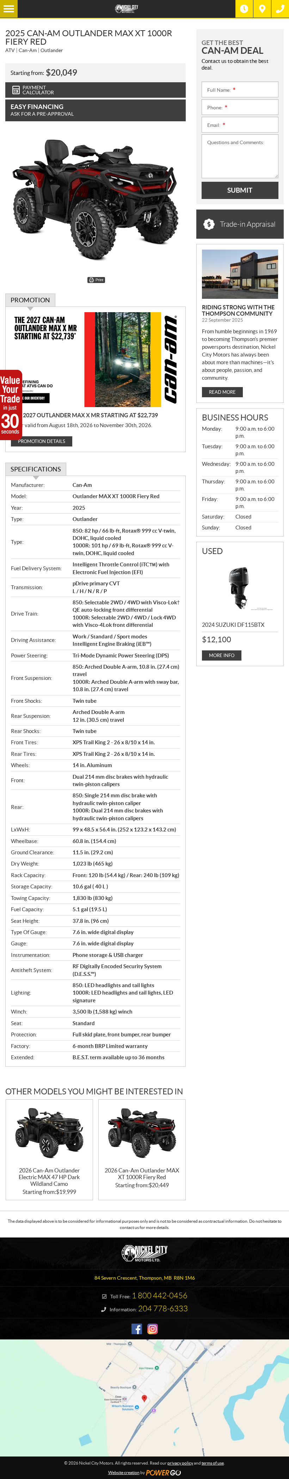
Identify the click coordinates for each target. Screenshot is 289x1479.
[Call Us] (280, 9)
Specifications (36, 469)
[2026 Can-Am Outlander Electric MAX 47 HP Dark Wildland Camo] (49, 1133)
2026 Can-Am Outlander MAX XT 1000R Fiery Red (142, 1173)
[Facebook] (136, 1329)
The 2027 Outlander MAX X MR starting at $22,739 (84, 415)
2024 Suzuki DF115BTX (233, 625)
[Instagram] (152, 1329)
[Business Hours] (244, 9)
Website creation (124, 1472)
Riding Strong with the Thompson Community (238, 310)
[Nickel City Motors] (126, 9)
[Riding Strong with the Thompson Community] (240, 274)
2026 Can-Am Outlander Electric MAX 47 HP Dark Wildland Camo (49, 1177)
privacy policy (180, 1463)
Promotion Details (41, 441)
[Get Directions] (262, 9)
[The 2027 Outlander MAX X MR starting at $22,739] (95, 359)
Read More (222, 392)
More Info (221, 655)
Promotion (30, 300)
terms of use (213, 1463)
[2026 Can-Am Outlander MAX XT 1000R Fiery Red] (142, 1133)
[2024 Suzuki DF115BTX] (240, 587)
